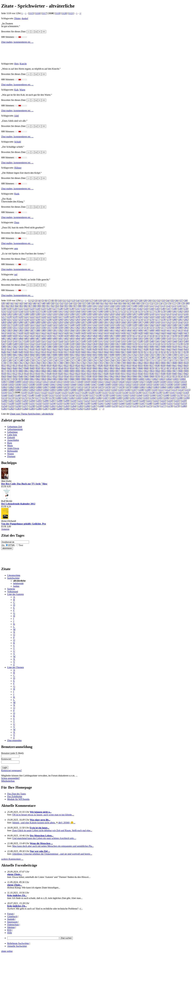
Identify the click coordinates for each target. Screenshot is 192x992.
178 (157, 311)
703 (140, 354)
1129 (91, 392)
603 (135, 346)
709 (175, 354)
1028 (149, 381)
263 (78, 319)
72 (151, 303)
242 (146, 316)
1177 (38, 398)
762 (100, 360)
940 (174, 373)
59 (93, 303)
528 (83, 341)
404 (129, 330)
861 (100, 368)
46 (34, 303)
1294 (94, 408)
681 (15, 354)
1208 (59, 400)
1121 (71, 13)
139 (123, 308)
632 (112, 349)
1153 (65, 395)
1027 (142, 381)
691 (72, 354)
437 (129, 333)
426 (66, 333)
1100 (87, 390)
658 (72, 352)
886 (55, 371)
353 (26, 327)
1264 (73, 406)
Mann (10, 445)
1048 (101, 384)
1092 (32, 390)
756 (66, 360)
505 (140, 338)
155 (26, 311)
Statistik (11, 919)
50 (52, 303)
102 (100, 306)
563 (95, 343)
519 (32, 341)
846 (15, 368)
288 (32, 322)
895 (106, 371)
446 (180, 333)
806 (163, 362)
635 (129, 349)
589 (55, 346)
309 (152, 322)
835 (140, 365)
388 (38, 330)
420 (32, 333)
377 (163, 327)
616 (21, 349)
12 (69, 300)
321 (32, 325)
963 (118, 376)
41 (12, 303)
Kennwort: (6, 759)
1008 (11, 381)
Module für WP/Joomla (18, 799)
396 (83, 330)
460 (72, 335)
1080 (135, 387)
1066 (38, 387)
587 (43, 346)
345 (169, 325)
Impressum (12, 922)
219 (15, 316)
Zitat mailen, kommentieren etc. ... (17, 42)
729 (100, 357)
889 (72, 371)
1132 (111, 392)
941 (180, 373)
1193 (146, 398)
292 (55, 322)
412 (174, 330)
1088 (4, 390)
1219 (135, 400)
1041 (52, 384)
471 (135, 335)
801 (135, 362)
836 (146, 365)
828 (100, 365)
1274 (142, 406)
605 (146, 346)
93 (57, 306)
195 (66, 314)
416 (9, 333)
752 (43, 360)
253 (21, 319)
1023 (114, 381)
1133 (118, 392)
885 (49, 371)
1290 (66, 408)
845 (9, 368)
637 (140, 349)
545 (180, 341)
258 (49, 319)
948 (32, 376)
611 (180, 346)
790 (72, 362)
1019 (87, 381)
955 (72, 376)
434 (112, 333)
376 (157, 327)
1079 (128, 387)
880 (21, 371)
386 (26, 330)
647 (9, 352)
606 (152, 346)
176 (146, 311)
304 (123, 322)
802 (140, 362)
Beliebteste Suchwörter (18, 943)
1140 (165, 392)
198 (83, 314)
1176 (31, 398)
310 (157, 322)
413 (180, 330)
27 (136, 300)
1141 (172, 392)
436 (123, 333)
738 (152, 357)
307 (140, 322)
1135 (132, 392)
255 (32, 319)
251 (9, 319)
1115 (31, 13)
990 (83, 379)
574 (157, 343)
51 (57, 303)
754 (55, 360)
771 (152, 360)
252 (15, 319)
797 (112, 362)
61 (102, 303)
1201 (11, 400)
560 (78, 343)
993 (100, 379)
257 (43, 319)
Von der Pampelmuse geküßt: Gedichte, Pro (23, 523)
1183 (78, 398)
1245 (128, 403)
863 (112, 368)
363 (83, 327)
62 (106, 303)
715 (21, 357)
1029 (156, 381)
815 (26, 365)
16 (87, 300)
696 (100, 354)
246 (169, 316)
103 (106, 306)
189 (32, 314)
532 (106, 341)
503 (129, 338)
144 (151, 308)
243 (152, 316)
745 (4, 360)
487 (38, 338)
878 (9, 371)
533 (112, 341)
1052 (128, 384)
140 (129, 308)
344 (163, 325)
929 (112, 373)
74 (160, 303)
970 (157, 376)
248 (180, 316)
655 (55, 352)
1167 (159, 395)
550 (21, 343)
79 (183, 303)
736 (140, 357)
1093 (38, 390)
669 (135, 352)
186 (15, 314)
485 (26, 338)
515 (9, 341)
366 (100, 327)
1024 (121, 381)
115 (174, 306)
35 (172, 300)
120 (15, 308)
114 (168, 306)
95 (66, 306)
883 (38, 371)
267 (100, 319)
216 (186, 314)
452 (26, 335)
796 (106, 362)
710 (180, 354)
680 (9, 354)
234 (100, 316)
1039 (38, 384)
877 (4, 371)
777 (186, 360)
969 (152, 376)
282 (186, 319)
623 (61, 349)
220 (21, 316)
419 (26, 333)
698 (112, 354)
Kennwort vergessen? (11, 770)
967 (140, 376)
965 (129, 376)
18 (95, 300)
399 (100, 330)
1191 (132, 398)
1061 (4, 387)
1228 (11, 403)
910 (4, 373)
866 (129, 368)
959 (95, 376)
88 (34, 306)
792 (83, 362)
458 (61, 335)
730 (106, 357)
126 (49, 308)
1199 (186, 398)
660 (83, 352)
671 (146, 352)
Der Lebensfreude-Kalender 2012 (18, 503)
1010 (25, 381)
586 (38, 346)
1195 (159, 398)
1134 (125, 392)
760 (89, 360)
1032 (176, 381)
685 (38, 354)
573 (152, 343)
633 (118, 349)
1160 (112, 395)
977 (9, 379)
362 (78, 327)
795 (100, 362)
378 (169, 327)
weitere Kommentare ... (12, 859)
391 (55, 330)
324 (49, 325)
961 (106, 376)
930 (117, 373)
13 (73, 300)
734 (129, 357)
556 (55, 343)
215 (180, 314)
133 (89, 308)
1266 (87, 406)
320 (26, 325)
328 (72, 325)
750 (32, 360)
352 (21, 327)
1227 (4, 403)
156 (32, 311)
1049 (107, 384)
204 (118, 314)
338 (129, 325)
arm (16, 248)
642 (169, 349)
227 (61, 316)
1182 (71, 398)
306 (135, 322)
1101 (94, 390)
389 (43, 330)
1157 (92, 395)
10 (60, 300)
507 (152, 338)
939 (169, 373)
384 (15, 330)
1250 (163, 403)
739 (157, 357)
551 (26, 343)
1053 (135, 384)
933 (134, 373)
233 (95, 316)
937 (157, 373)
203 (112, 314)
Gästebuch (12, 916)
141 (134, 308)
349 (4, 327)
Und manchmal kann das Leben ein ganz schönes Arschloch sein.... (44, 838)
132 (83, 308)
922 (72, 373)
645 (186, 349)
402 (118, 330)
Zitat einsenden (14, 740)
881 (26, 371)
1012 (38, 381)
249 (186, 316)
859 (89, 368)
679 (4, 354)
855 (66, 368)
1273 (135, 406)
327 (66, 325)
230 (78, 316)
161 (61, 311)
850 (38, 368)
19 (100, 300)
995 (112, 379)
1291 (73, 408)
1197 (173, 398)
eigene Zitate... (14, 874)
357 (49, 327)
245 (163, 316)
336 (118, 325)
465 (100, 335)
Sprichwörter (13, 578)
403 (123, 330)
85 (21, 306)
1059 (176, 384)
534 (118, 341)
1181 (65, 398)
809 (180, 362)
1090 (18, 390)
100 (89, 306)
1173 (11, 398)
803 (146, 362)
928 (106, 373)
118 (3, 308)
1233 (45, 403)
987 (66, 379)
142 (140, 308)
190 (38, 314)
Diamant (11, 456)
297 (83, 322)
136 (106, 308)
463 (89, 335)
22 (113, 300)
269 (112, 319)
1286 (38, 408)
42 (16, 303)
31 (154, 300)
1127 (78, 392)
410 (163, 330)
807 (169, 362)
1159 (105, 395)
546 (186, 341)
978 (15, 379)
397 (89, 330)
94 (61, 306)
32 (159, 300)
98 (79, 306)
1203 (25, 400)
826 (89, 365)
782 (26, 362)
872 (163, 368)
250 (4, 319)
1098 (73, 390)
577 (175, 343)
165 (83, 311)
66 (124, 303)
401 (112, 330)
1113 (174, 390)
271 (123, 319)
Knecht (23, 63)
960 (100, 376)
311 (163, 322)
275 (146, 319)
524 (61, 341)
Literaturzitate (13, 575)
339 (135, 325)
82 (7, 306)
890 (78, 371)
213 (169, 314)
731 (112, 357)
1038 (32, 384)
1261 (52, 406)
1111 (161, 390)
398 (95, 330)
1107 (134, 390)
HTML (11, 545)
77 (174, 303)
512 (180, 338)
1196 (166, 398)
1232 (38, 403)
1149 (38, 395)
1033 (183, 381)
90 (43, 306)
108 (135, 306)
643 (175, 349)
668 (129, 352)
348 (186, 325)
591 (66, 346)
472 (140, 335)
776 (180, 360)
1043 (66, 384)
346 (175, 325)
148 (174, 308)
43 (21, 303)
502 (123, 338)
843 (186, 365)
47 (39, 303)
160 (55, 311)
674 (163, 352)
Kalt (16, 89)
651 (32, 352)
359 (61, 327)
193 (55, 314)
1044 (73, 384)
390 (49, 330)
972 (169, 376)
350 (9, 327)
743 (180, 357)
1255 (11, 406)
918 (49, 373)
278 (163, 319)
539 (146, 341)
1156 (85, 395)
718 (38, 357)
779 (9, 362)
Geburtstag (12, 432)
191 (43, 314)
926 (95, 373)
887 (61, 371)
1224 (169, 400)
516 (15, 341)
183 (186, 311)
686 (43, 354)
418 (21, 333)
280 (175, 319)
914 (26, 373)
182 (180, 311)
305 (129, 322)
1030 (162, 381)
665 (112, 352)
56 (79, 303)
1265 (80, 406)
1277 (163, 406)
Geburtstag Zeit (14, 426)
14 (77, 300)
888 (66, 371)
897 (118, 371)
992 (95, 379)
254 (26, 319)
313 (174, 322)
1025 (128, 381)
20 (105, 300)
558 (66, 343)
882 (32, 371)
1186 (98, 398)
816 (32, 365)
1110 (154, 390)
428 (78, 333)
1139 (159, 392)
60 (97, 303)
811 (3, 365)
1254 (4, 406)
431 (95, 333)
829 (106, 365)
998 (129, 379)
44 (25, 303)
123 (32, 308)
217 (4, 316)
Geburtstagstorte (15, 429)
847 (21, 368)
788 (61, 362)
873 (169, 368)
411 (169, 330)
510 (169, 338)
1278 (170, 406)
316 (4, 325)
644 (180, 349)
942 (186, 373)
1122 (44, 392)
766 (123, 360)
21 (109, 300)
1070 (66, 387)
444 (169, 333)
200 (95, 314)
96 (70, 306)
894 (100, 371)
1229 (18, 403)
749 (26, 360)
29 (145, 300)
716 (26, 357)
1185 (92, 398)
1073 (87, 387)
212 (163, 314)
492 (66, 338)
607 (157, 346)
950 (43, 376)
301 (106, 322)
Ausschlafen (13, 440)
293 (61, 322)
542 (163, 341)
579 (186, 343)
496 (89, 338)
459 (66, 335)
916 (38, 373)
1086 (176, 387)
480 (186, 335)
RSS (9, 930)
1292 (80, 408)
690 (66, 354)
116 (179, 306)
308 (146, 322)
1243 (114, 403)
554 (43, 343)
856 (72, 368)
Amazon (5, 529)
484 (21, 338)
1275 (149, 406)
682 (21, 354)
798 (118, 362)
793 (89, 362)
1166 (152, 395)
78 (178, 303)
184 (4, 314)
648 (15, 352)
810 (186, 362)
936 (152, 373)
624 (66, 349)
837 (152, 365)
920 (60, 373)
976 (4, 379)
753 (49, 360)
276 (152, 319)
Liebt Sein (12, 434)
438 (135, 333)
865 (123, 368)
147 (169, 308)
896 (112, 371)
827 (95, 365)
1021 (100, 381)
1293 (87, 408)
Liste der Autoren (15, 594)
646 (4, 352)
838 (157, 365)
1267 (94, 406)
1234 (52, 403)
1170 (179, 395)
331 (89, 325)
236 (112, 316)
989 (78, 379)
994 (106, 379)
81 (3, 306)
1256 (18, 406)
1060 (183, 384)
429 (83, 333)
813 (15, 365)
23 (118, 300)
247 (175, 316)
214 (174, 314)
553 (38, 343)
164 (78, 311)
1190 (125, 398)
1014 (52, 381)
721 (55, 357)
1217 (121, 400)
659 (78, 352)
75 (165, 303)
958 (89, 376)
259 (55, 319)
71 (147, 303)
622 (55, 349)
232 (89, 316)
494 (78, 338)
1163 (132, 395)
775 (175, 360)
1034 (4, 384)
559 (72, 343)
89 (39, 306)
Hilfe (9, 932)
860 (95, 368)
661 (89, 352)
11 (64, 300)
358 (55, 327)
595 (89, 346)
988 (72, 379)
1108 (141, 390)
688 (55, 354)
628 (89, 349)
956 (78, 376)
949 (38, 376)
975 (186, 376)
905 (163, 371)
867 (135, 368)
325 (55, 325)
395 (78, 330)
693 (83, 354)
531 (100, 341)
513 (186, 338)
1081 (142, 387)
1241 (101, 403)
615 (15, 349)
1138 (152, 392)
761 (95, 360)
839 (163, 365)
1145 (11, 395)
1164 (139, 395)
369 (118, 327)
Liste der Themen (15, 667)
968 (146, 376)
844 (4, 368)
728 (95, 357)
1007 (4, 381)
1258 (32, 406)
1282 (11, 408)
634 (123, 349)
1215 (107, 400)
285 (15, 322)
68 (133, 303)
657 (66, 352)
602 (129, 346)
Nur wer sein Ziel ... (40, 851)
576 (169, 343)
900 (135, 371)
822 (66, 365)
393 (66, 330)
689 (61, 354)
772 (157, 360)
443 (163, 333)
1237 (73, 403)
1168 (166, 395)
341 (146, 325)
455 (43, 335)
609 (169, 346)
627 (83, 349)
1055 (149, 384)
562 (89, 343)
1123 (51, 392)
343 (157, 325)
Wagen (10, 453)
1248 (149, 403)
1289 (59, 408)
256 (38, 319)
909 (186, 371)
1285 (32, 408)
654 (49, 352)
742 (175, 357)
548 (9, 343)
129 (66, 308)
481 (4, 338)
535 (123, 341)
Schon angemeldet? (10, 778)
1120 (64, 13)
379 (175, 327)
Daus (16, 222)
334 (106, 325)
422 (43, 333)
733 (123, 357)
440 (146, 333)
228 (66, 316)
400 (106, 330)
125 (43, 308)
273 (135, 319)
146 (163, 308)
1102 (100, 390)
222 (32, 316)
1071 (73, 387)
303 (118, 322)
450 (15, 335)
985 (55, 379)
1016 (66, 381)
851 (43, 368)
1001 (148, 379)
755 (61, 360)
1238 (80, 403)
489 (49, 338)
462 (83, 335)
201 (100, 314)
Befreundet (12, 451)
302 (112, 322)
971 (163, 376)
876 (186, 368)
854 (61, 368)
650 (26, 352)
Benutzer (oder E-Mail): (12, 753)
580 (4, 346)
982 (38, 379)
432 (100, 333)
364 (89, 327)
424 (55, 333)
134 (94, 308)
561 (83, 343)
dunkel (25, 18)
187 (21, 314)
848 (26, 368)
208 (140, 314)
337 (123, 325)
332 (95, 325)
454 (38, 335)
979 (21, 379)
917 (43, 373)
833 (129, 365)
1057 (163, 384)
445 (175, 333)
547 (4, 343)
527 (78, 341)
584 (26, 346)
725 (78, 357)
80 (187, 303)
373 (140, 327)
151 (4, 311)
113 (162, 306)
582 (15, 346)
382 (4, 330)
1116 (38, 13)
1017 (73, 381)
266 (95, 319)
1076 (107, 387)
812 (9, 365)
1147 (24, 395)
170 (112, 311)
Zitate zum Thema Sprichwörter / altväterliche (31, 414)
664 (106, 352)
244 (157, 316)
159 (49, 311)
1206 (45, 400)
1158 (98, 395)
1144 (4, 395)
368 (112, 327)
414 (186, 330)
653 (43, 352)
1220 (142, 400)
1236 (66, 403)
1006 (182, 379)
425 (61, 333)
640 (157, 349)
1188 (112, 398)
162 (66, 311)
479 (180, 335)
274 (140, 319)
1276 (156, 406)
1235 (59, 403)
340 (140, 325)
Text (21, 545)
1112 (167, 390)
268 (106, 319)
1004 (168, 379)
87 (30, 306)
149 (180, 308)
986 (61, 379)
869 (146, 368)
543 (169, 341)
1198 (179, 398)
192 (49, 314)
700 (123, 354)
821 (60, 365)
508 (157, 338)
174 (135, 311)
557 (61, 343)
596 (95, 346)
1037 (25, 384)
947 (26, 376)
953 (61, 376)
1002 (155, 379)
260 (61, 319)
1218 (128, 400)
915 (32, 373)
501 (118, 338)
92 (52, 306)
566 (112, 343)
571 (140, 343)
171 (118, 311)
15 (82, 300)
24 (123, 300)
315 (186, 322)
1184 (85, 398)
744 (186, 357)
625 (72, 349)
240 (135, 316)
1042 (59, 384)
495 (83, 338)
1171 (186, 395)
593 (78, 346)
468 (118, 335)
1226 (183, 400)
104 (112, 306)
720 (49, 357)
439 (140, 333)
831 (117, 365)
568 (123, 343)
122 (26, 308)
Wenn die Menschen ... (41, 843)
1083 (156, 387)
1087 (183, 387)
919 (55, 373)
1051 (121, 384)
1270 (114, 406)
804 (152, 362)
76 (169, 303)
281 (180, 319)
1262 (59, 406)
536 (129, 341)
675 (169, 352)
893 (95, 371)
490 (55, 338)
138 (117, 308)
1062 (11, 387)
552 (32, 343)
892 (89, 371)
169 (106, 311)
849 (32, 368)
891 (83, 371)
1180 (58, 398)
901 (140, 371)
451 (21, 335)
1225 (176, 400)
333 (100, 325)
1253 (183, 403)
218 (9, 316)
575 (163, 343)
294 (66, 322)
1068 (52, 387)
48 (43, 303)
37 (181, 300)
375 (152, 327)
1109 (148, 390)
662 (95, 352)
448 (4, 335)
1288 (52, 408)
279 (169, 319)
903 (152, 371)
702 (135, 354)
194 (61, 314)
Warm (22, 89)
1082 (149, 387)
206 (129, 314)
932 (129, 373)
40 (7, 303)
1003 (161, 379)
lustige (16, 586)
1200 (4, 400)
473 (146, 335)
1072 (80, 387)
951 (49, 376)
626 (78, 349)
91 (48, 306)
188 (26, 314)
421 (38, 333)
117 (185, 306)
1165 (146, 395)
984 (49, 379)
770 (146, 360)
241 (140, 316)
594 (83, 346)
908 (180, 371)
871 (157, 368)
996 (118, 379)
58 (88, 303)
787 (55, 362)
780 (15, 362)
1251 (170, 403)
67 (129, 303)
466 (106, 335)
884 (43, 371)
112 (157, 306)
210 (152, 314)
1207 (52, 400)
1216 (114, 400)
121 (20, 308)
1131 (105, 392)
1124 (57, 392)
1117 (44, 13)
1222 (156, 400)
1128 (84, 392)
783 (32, 362)
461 (78, 335)
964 (123, 376)
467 (112, 335)
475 (157, 335)
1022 (107, 381)
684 (32, 354)
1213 (94, 400)
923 (78, 373)
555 (49, 343)
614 (9, 349)
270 (118, 319)
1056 (156, 384)
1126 (71, 392)
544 (175, 341)
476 (163, 335)
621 (49, 349)
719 (43, 357)
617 (26, 349)
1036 (18, 384)
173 (129, 311)
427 (72, 333)
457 (55, 335)
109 (140, 306)
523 (55, 341)
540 (152, 341)
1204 (32, 400)
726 (83, 357)
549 (15, 343)
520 (38, 341)
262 (72, 319)
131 (77, 308)
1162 (125, 395)
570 (135, 343)
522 (49, 341)
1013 (45, 381)
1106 (127, 390)
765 (118, 360)
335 (112, 325)
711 (186, 354)
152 (9, 311)
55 (75, 303)
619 (38, 349)
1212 (87, 400)
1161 (119, 395)
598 (106, 346)
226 (55, 316)
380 (180, 327)
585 (32, 346)
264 (83, 319)
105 (118, 306)
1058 (170, 384)
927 (100, 373)
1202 (18, 400)
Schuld (17, 141)
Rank (16, 193)
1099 (80, 390)
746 (9, 360)
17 (91, 300)
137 (112, 308)
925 (89, 373)
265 (89, 319)
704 (146, 354)
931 (123, 373)
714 (15, 357)
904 (157, 371)
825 (83, 365)
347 (180, 325)
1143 (186, 392)
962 (112, 376)
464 (95, 335)
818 (43, 365)
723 (66, 357)
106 (123, 306)
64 (115, 303)
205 (123, 314)
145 (157, 308)
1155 (78, 395)
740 (163, 357)
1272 (128, 406)
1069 (59, 387)
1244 (121, 403)
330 (83, 325)
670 (140, 352)
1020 (94, 381)
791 (78, 362)
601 (123, 346)
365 (95, 327)
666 (118, 352)
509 (163, 338)
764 (112, 360)
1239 (87, 403)
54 (70, 303)
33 (163, 300)
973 (175, 376)
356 (43, 327)
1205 (38, 400)
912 (15, 373)
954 (66, 376)
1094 (45, 390)
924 (83, 373)
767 (129, 360)
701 (129, 354)
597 (100, 346)
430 (89, 333)
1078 (121, 387)
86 (25, 306)
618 (32, 349)
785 (43, 362)
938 (163, 373)
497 (95, 338)
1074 (94, 387)
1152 (58, 395)
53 (66, 303)
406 (140, 330)
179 (163, 311)
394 (72, 330)
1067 (45, 387)
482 (9, 338)
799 (123, 362)
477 (169, 335)
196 (72, 314)
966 (135, 376)
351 (15, 327)
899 (129, 371)
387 (32, 330)
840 (169, 365)
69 (138, 303)
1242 (107, 403)
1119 (57, 13)
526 (72, 341)
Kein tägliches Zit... (17, 895)
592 (72, 346)
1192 (139, 398)
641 (163, 349)
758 (78, 360)
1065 (32, 387)
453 (32, 335)
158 (43, 311)
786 (49, 362)
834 (134, 365)
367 (106, 327)
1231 (32, 403)
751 (38, 360)
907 (175, 371)
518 (26, 341)
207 (135, 314)
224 (43, 316)
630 (100, 349)
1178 (44, 398)
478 (175, 335)
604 (140, 346)
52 (61, 303)
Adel (16, 115)
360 (66, 327)
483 (15, 338)
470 (129, 335)
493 (72, 338)
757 (72, 360)
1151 (51, 395)
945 (15, 376)
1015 (59, 381)
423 (49, 333)
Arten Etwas (13, 448)
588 (49, 346)
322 (38, 325)
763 (106, 360)
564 (100, 343)
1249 (156, 403)
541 (157, 341)
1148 (31, 395)
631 (106, 349)
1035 (11, 384)
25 (127, 300)
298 (89, 322)
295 (72, 322)
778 (4, 362)
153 (15, 311)
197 (78, 314)
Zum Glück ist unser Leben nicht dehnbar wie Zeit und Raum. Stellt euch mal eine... (52, 830)
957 (83, 376)
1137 (145, 392)
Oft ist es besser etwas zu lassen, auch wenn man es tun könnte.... (43, 814)
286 (21, 322)
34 (167, 300)
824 (78, 365)
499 (106, 338)
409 (157, 330)
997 (123, 379)
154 (21, 311)
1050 (114, 384)
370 (123, 327)
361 (72, 327)
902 (146, 371)
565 (106, 343)
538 (140, 341)
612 (186, 346)
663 (100, 352)
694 (89, 354)
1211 (80, 400)
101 (95, 306)
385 (21, 330)
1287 (45, 408)
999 (135, 379)
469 (123, 335)
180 (169, 311)
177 (152, 311)
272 (129, 319)
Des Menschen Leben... (41, 835)
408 (152, 330)
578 (180, 343)
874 (175, 368)
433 (106, 333)
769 (140, 360)
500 (112, 338)
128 (60, 308)
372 (135, 327)
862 (106, 368)
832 (123, 365)
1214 (100, 400)
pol (15, 274)
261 (66, 319)
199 (89, 314)
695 (95, 354)
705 (152, 354)
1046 (87, 384)
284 (9, 322)
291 (49, 322)
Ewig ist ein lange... (39, 827)
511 (174, 338)
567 (118, 343)
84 (16, 306)
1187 (105, 398)
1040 (45, 384)
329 (78, 325)
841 (174, 365)
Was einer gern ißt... (40, 819)
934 (140, 373)
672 (152, 352)
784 (38, 362)
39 (3, 303)
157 (38, 311)
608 (163, 346)
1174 (17, 398)
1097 (66, 390)
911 (9, 373)
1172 (4, 398)
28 (141, 300)
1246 (135, 403)
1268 (101, 406)
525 (66, 341)
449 (9, 335)
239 (129, 316)
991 (89, 379)
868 (140, 368)
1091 (25, 390)
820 (55, 365)
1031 (169, 381)
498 (100, 338)
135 (100, 308)
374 (146, 327)
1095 (52, 390)
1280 (183, 406)
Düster (17, 18)
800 (129, 362)
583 (21, 346)
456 (49, 335)
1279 (176, 406)
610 (175, 346)
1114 (180, 390)
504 (135, 338)
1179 (51, 398)
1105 (120, 390)
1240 (94, 403)
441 (152, 333)
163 (72, 311)
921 (66, 373)
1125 (64, 392)
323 (43, 325)
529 (89, 341)
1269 (107, 406)
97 (75, 306)
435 (118, 333)
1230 (25, 403)
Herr (16, 63)
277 (157, 319)
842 (180, 365)
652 (38, 352)
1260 (45, 406)
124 (37, 308)
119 (9, 308)
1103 (107, 390)
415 (4, 333)
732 (118, 357)
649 (21, 352)
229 (72, 316)
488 (43, 338)
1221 (149, 400)
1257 (25, 406)
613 (4, 349)
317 (9, 325)
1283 (18, 408)
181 (175, 311)
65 (120, 303)
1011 (32, 381)
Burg (9, 443)
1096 (59, 390)
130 (72, 308)
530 (95, 341)
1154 (71, 395)
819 (49, 365)
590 (61, 346)
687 (49, 354)
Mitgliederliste (8, 781)
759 (83, 360)
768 (135, 360)
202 (106, 314)
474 (152, 335)
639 (152, 349)
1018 (80, 381)
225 (49, 316)
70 (142, 303)
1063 (18, 387)
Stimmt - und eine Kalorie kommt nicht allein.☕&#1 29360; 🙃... (43, 822)
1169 (173, 395)
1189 (119, 398)
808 (175, 362)
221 (26, 316)
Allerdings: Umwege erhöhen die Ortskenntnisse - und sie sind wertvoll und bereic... (52, 854)
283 (4, 322)
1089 (11, 390)
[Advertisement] (55, 52)
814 (20, 365)
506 (146, 338)
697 (106, 354)
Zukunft (11, 437)
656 (61, 352)
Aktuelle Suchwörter (17, 946)
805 (157, 362)
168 (100, 311)
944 (9, 376)
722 (61, 357)
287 (26, 322)
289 (38, 322)
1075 (101, 387)
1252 (176, 403)
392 (61, 330)
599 (112, 346)
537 (135, 341)
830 (112, 365)
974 (180, 376)
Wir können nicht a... (40, 812)
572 (146, 343)
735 (135, 357)
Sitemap (11, 927)
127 (55, 308)
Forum (10, 913)
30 (149, 300)
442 (157, 333)
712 (4, 357)
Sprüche (11, 589)
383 (9, 330)
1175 (24, 398)
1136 (138, 392)
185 (9, 314)
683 (26, 354)
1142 (179, 392)
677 (180, 352)
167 (95, 311)
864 (118, 368)
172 (123, 311)
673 (157, 352)
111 (151, 306)
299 (95, 322)
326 (61, 325)
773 (163, 360)
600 (118, 346)
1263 (66, 406)
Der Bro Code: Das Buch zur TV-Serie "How (24, 483)
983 (43, 379)
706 (157, 354)
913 (20, 373)
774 (169, 360)
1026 (135, 381)
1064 (25, 387)
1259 (38, 406)
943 (4, 376)
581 (9, 346)
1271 (121, 406)
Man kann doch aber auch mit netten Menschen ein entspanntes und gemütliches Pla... (53, 846)
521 (43, 341)
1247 (142, 403)
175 (140, 311)
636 (135, 349)
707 (163, 354)
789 (66, 362)
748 (21, 360)
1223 (162, 400)
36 (177, 300)
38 (185, 300)
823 (72, 365)
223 (38, 316)
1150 (44, 395)
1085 (170, 387)
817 (38, 365)
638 (146, 349)
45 (30, 303)
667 (123, 352)
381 (186, 327)
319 (21, 325)
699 (118, 354)
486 (32, 338)
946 (21, 376)
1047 (94, 384)
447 (186, 333)
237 (118, 316)
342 (152, 325)
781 (21, 362)
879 (15, 371)
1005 (175, 379)
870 (152, 368)
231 (83, 316)
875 (180, 368)
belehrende (18, 583)
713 (9, 357)
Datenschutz (13, 924)
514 (4, 341)
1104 (114, 390)
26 (131, 300)
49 (48, 303)
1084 (163, 387)
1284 (25, 408)
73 (156, 303)
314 (180, 322)
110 (146, 306)
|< (22, 13)
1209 (66, 400)
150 (186, 308)
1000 (141, 379)
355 (38, 327)
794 (95, 362)
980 (26, 379)
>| (80, 13)
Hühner (17, 167)
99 (84, 306)
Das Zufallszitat (14, 796)
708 (169, 354)
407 (146, 330)
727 (89, 357)
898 (123, 371)
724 (72, 357)
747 (15, 360)
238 (123, 316)
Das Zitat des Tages (16, 793)
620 (43, 349)
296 (78, 322)
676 (175, 352)
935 (146, 373)
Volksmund (12, 591)
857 (78, 368)
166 (89, 311)
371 (129, 327)
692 (78, 354)
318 (15, 325)
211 (157, 314)
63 (111, 303)
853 (55, 368)
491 (61, 338)
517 (21, 341)
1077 (114, 387)
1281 (4, 408)
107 (129, 306)
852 (49, 368)
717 (32, 357)
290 (43, 322)
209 (146, 314)
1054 (142, 384)
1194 (152, 398)
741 (169, 357)
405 (135, 330)
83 (12, 306)
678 (186, 352)
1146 (17, 395)
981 (32, 379)
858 (83, 368)
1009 (18, 381)
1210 (73, 400)
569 (129, 343)
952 (55, 376)
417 (15, 333)
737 (146, 357)
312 (169, 322)
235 (106, 316)
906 (169, 371)
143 (146, 308)
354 (32, 327)
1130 (98, 392)
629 (95, 349)
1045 (80, 384)
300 (100, 322)
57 (84, 303)
